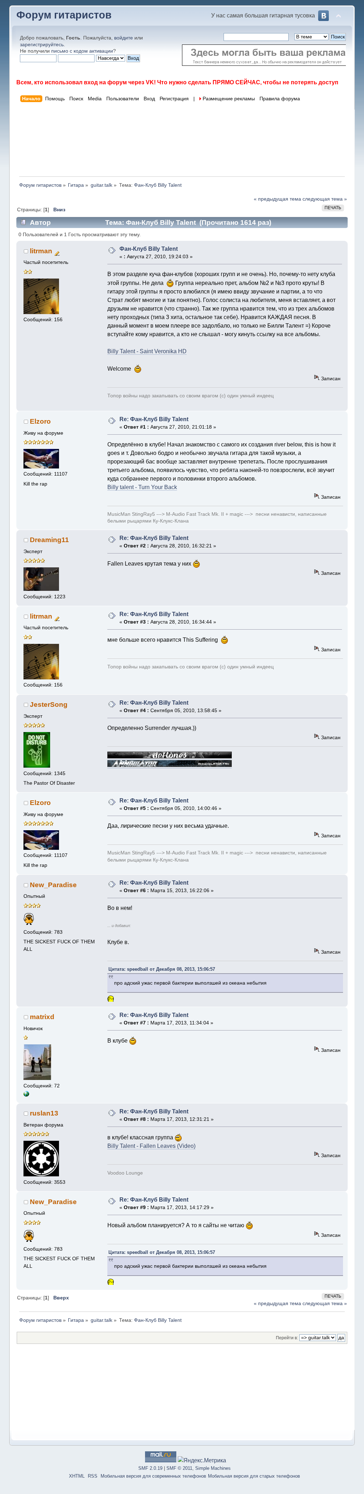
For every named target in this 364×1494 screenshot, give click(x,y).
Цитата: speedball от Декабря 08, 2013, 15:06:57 (161, 969)
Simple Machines (213, 1468)
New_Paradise (53, 885)
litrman (41, 251)
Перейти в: (287, 1337)
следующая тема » (325, 199)
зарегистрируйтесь (42, 44)
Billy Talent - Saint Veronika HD (147, 351)
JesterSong (49, 704)
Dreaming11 (49, 540)
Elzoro (40, 421)
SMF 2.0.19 (150, 1468)
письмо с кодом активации (82, 51)
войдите (123, 38)
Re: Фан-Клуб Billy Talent (153, 419)
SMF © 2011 (179, 1468)
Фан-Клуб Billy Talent (148, 249)
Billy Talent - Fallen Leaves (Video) (151, 1146)
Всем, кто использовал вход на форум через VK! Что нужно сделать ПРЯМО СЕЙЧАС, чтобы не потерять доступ (177, 82)
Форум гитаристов (64, 15)
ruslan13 (44, 1113)
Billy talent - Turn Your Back (142, 487)
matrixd (42, 1017)
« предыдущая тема (277, 199)
